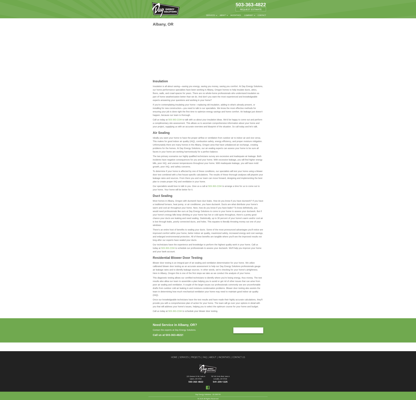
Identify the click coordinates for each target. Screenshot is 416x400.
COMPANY (248, 15)
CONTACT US (238, 357)
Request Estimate (251, 9)
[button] (216, 15)
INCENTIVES (235, 15)
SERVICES (210, 15)
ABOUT (223, 15)
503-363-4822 (251, 4)
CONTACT (262, 15)
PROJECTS (196, 357)
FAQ (205, 357)
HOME (174, 357)
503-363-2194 (175, 119)
